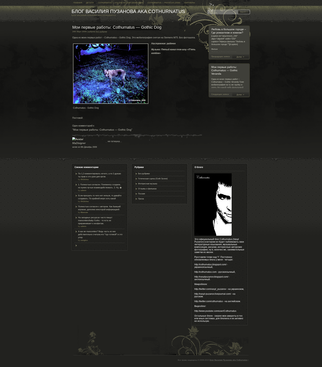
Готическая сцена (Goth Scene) (153, 178)
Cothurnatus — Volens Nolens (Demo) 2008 (120, 3)
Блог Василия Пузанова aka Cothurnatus (128, 11)
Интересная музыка (147, 183)
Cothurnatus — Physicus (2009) (163, 3)
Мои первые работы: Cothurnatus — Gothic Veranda (224, 70)
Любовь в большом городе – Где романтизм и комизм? (241, 57)
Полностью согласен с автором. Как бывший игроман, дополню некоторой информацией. (99, 209)
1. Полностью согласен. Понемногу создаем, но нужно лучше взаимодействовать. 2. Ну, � (100, 187)
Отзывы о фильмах (147, 188)
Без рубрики (101, 32)
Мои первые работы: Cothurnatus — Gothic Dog (116, 27)
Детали (90, 3)
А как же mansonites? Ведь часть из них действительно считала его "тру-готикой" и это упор (100, 235)
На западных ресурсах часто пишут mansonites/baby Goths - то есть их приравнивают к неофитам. (95, 221)
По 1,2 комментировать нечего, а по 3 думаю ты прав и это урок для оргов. (99, 176)
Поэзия (141, 194)
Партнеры (189, 3)
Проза (141, 199)
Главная (77, 3)
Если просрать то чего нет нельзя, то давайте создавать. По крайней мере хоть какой (99, 198)
